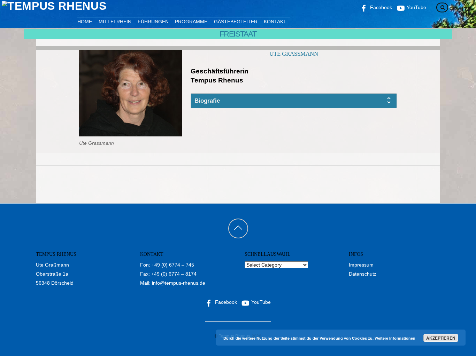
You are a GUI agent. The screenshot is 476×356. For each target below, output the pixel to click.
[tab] (294, 100)
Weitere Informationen (395, 338)
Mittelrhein (115, 21)
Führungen (153, 21)
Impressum (361, 265)
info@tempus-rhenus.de (178, 283)
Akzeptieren (440, 338)
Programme (191, 21)
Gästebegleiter (236, 21)
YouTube (260, 302)
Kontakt (275, 21)
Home (84, 21)
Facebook (225, 302)
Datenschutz (362, 274)
